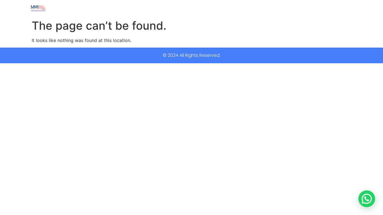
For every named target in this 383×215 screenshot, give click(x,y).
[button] (366, 198)
